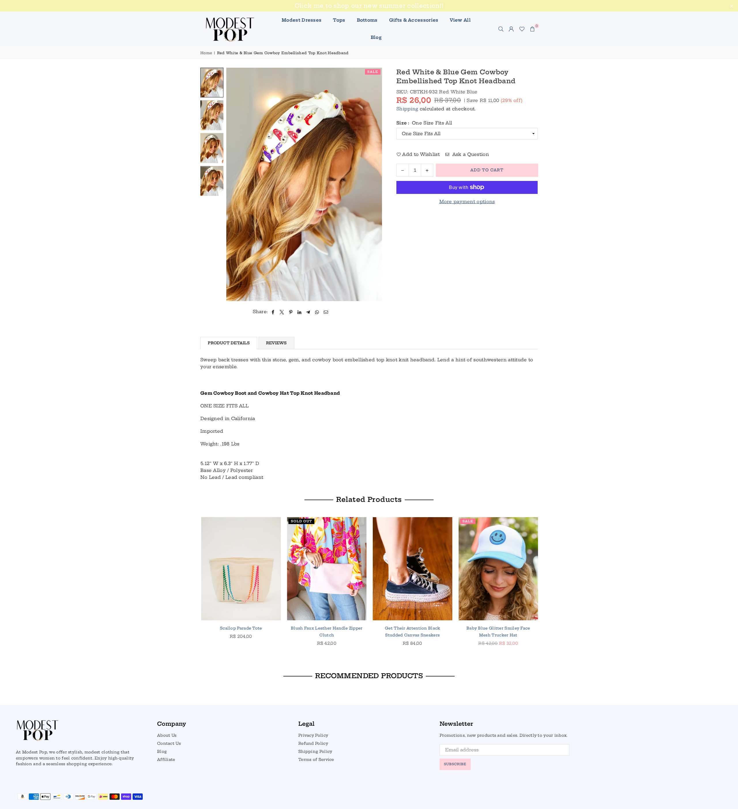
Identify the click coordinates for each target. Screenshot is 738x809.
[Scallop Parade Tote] (240, 568)
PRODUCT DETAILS (229, 343)
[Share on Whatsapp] (317, 311)
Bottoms (367, 20)
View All (460, 20)
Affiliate (166, 759)
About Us (166, 735)
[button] (532, 29)
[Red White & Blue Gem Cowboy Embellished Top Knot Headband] (212, 82)
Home (206, 53)
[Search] (501, 29)
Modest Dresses (301, 20)
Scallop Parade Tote (240, 628)
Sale (372, 72)
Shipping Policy (315, 751)
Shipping (407, 108)
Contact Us (169, 743)
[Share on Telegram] (308, 311)
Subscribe (455, 764)
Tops (339, 20)
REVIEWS (276, 343)
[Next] (374, 184)
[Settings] (511, 29)
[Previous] (234, 184)
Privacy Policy (313, 735)
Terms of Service (316, 759)
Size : (424, 123)
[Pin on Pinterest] (291, 311)
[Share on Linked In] (300, 311)
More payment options (467, 201)
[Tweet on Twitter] (282, 311)
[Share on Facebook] (273, 311)
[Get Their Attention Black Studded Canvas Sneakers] (412, 568)
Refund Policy (313, 743)
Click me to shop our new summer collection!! (369, 5)
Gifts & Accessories (413, 20)
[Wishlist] (522, 29)
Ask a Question (470, 154)
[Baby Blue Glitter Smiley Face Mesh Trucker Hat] (498, 568)
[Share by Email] (326, 311)
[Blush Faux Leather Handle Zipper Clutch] (326, 568)
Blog (376, 37)
